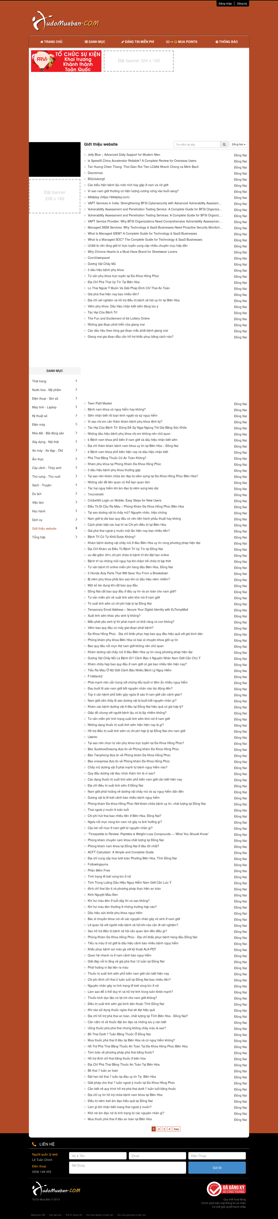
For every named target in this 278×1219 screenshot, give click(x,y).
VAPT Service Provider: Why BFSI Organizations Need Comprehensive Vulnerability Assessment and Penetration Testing (155, 221)
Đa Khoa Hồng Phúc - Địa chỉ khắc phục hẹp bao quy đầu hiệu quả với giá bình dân (145, 634)
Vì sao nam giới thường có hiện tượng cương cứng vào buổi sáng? (133, 191)
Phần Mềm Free (99, 870)
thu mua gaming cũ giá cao (131, 1214)
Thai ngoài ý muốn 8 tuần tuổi (108, 810)
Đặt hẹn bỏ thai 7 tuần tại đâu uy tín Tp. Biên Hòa (122, 1076)
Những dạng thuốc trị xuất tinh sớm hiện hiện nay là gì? (126, 725)
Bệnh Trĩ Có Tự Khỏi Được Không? (112, 537)
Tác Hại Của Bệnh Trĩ (102, 312)
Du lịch (36, 494)
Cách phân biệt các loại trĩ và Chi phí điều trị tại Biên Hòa (127, 524)
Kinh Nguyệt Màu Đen (103, 894)
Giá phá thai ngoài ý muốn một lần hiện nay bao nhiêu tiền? (129, 530)
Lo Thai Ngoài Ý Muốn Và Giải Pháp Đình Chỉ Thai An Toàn (129, 288)
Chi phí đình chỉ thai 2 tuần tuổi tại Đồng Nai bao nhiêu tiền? (129, 979)
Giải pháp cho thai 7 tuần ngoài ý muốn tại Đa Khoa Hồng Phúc (131, 1082)
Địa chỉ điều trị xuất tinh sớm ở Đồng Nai (115, 785)
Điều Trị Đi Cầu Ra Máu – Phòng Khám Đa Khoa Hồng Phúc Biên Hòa (136, 506)
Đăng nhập (225, 3)
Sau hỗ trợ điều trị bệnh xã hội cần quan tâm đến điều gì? (127, 931)
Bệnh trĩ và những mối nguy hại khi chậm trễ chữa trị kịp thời (129, 561)
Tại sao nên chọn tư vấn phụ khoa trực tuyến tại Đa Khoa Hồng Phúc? (136, 743)
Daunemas (95, 173)
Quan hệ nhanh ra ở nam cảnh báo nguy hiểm (119, 955)
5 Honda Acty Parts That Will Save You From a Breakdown (128, 573)
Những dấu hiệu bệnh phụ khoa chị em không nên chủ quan (129, 433)
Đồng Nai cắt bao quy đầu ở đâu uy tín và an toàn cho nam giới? (132, 591)
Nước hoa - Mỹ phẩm (46, 390)
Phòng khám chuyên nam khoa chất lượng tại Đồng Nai (126, 840)
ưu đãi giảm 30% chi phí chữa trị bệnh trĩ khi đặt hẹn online (128, 555)
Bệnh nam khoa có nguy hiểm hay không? (117, 409)
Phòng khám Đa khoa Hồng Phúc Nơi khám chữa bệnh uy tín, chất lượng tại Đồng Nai (147, 803)
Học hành (38, 511)
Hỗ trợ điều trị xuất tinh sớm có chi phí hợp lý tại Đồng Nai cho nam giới (136, 731)
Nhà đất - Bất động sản (48, 433)
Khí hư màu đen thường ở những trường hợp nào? (122, 907)
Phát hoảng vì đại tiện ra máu (108, 967)
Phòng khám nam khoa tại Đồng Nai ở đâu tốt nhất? (123, 846)
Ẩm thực (38, 459)
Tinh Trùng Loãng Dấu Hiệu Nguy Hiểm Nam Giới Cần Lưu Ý (129, 882)
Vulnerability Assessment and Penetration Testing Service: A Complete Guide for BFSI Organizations (155, 209)
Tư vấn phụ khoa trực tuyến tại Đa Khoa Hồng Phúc (123, 276)
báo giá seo (55, 1214)
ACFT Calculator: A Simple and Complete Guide (121, 852)
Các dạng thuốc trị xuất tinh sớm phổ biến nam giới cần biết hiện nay (135, 779)
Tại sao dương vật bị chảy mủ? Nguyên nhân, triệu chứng (127, 512)
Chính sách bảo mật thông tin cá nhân (223, 1203)
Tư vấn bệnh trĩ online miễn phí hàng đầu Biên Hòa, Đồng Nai (130, 567)
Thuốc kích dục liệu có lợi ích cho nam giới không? (122, 998)
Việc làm (38, 502)
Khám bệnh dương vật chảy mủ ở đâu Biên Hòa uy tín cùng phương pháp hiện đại (144, 543)
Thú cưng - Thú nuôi (46, 476)
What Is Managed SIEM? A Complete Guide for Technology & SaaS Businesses (142, 233)
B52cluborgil (96, 179)
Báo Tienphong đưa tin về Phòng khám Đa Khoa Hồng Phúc (129, 755)
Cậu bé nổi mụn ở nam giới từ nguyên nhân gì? (120, 828)
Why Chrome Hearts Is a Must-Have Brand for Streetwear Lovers (132, 251)
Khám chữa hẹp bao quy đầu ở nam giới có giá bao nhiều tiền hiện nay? (137, 664)
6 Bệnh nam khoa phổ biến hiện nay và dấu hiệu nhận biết (128, 452)
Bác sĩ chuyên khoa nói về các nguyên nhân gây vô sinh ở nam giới (134, 919)
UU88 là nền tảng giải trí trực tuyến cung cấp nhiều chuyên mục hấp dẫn (138, 245)
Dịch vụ (37, 520)
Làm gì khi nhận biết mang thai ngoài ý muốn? (120, 1107)
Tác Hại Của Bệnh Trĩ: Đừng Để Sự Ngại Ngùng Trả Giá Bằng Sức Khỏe (137, 427)
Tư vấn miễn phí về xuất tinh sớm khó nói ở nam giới (124, 597)
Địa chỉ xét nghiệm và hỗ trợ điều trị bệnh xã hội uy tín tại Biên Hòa (134, 300)
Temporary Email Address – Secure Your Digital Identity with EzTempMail (138, 609)
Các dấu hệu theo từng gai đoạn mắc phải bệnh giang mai (128, 330)
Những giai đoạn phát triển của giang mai (116, 324)
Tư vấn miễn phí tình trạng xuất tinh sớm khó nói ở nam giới (129, 719)
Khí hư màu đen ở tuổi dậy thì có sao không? (119, 900)
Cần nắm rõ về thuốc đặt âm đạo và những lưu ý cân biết (127, 1022)
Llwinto (92, 737)
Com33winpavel (99, 258)
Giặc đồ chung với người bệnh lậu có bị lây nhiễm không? (127, 712)
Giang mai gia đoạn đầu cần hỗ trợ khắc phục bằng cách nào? (131, 336)
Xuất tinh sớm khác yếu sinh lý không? (114, 615)
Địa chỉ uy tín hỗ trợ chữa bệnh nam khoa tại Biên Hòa (125, 1095)
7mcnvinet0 (96, 494)
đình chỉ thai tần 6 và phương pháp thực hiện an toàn (124, 888)
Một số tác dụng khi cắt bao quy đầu (113, 585)
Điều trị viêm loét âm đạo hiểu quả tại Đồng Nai (120, 1101)
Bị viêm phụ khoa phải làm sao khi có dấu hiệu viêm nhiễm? (129, 579)
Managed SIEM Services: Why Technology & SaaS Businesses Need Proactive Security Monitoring (155, 227)
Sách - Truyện (41, 485)
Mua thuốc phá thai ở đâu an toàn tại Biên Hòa (120, 1119)
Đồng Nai (238, 144)
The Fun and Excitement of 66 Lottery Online (119, 318)
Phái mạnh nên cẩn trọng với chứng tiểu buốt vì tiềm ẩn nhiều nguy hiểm (138, 682)
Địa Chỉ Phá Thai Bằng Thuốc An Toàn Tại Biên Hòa (124, 1064)
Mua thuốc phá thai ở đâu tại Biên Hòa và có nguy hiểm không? (131, 1040)
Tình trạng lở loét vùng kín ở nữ (109, 876)
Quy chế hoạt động (234, 1199)
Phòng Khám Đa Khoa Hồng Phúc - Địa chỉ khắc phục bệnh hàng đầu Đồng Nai (142, 937)
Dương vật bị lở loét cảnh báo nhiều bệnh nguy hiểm (124, 797)
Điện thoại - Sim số (45, 398)
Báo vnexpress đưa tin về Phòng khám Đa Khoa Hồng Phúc (129, 761)
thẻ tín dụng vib (74, 1214)
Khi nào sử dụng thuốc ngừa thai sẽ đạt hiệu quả (121, 1010)
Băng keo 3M (38, 1214)
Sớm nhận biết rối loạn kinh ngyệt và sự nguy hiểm (122, 415)
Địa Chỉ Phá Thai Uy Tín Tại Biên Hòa (114, 282)
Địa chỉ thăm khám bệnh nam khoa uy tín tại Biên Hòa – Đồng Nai (133, 446)
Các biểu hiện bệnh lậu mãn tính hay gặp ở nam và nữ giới (128, 185)
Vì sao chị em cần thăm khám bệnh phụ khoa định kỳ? (125, 421)
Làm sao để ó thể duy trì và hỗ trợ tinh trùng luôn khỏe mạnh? (130, 991)
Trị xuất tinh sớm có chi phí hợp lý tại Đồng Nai (120, 603)
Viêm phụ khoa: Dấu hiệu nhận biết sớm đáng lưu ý (123, 306)
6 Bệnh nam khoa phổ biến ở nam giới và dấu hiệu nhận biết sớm (132, 440)
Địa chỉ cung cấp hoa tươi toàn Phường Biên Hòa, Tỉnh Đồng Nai (132, 858)
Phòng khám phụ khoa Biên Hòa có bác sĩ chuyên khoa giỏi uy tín (133, 640)
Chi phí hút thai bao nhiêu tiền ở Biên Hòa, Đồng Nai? (124, 816)
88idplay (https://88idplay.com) (109, 197)
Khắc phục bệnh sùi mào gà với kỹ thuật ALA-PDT (122, 949)
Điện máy (38, 424)
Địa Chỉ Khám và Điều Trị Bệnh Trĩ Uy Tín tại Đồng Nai (125, 549)
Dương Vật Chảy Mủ (102, 264)
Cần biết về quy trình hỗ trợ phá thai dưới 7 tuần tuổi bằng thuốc (132, 1089)
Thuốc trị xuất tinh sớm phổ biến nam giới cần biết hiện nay (128, 973)
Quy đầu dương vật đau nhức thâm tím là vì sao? (121, 773)
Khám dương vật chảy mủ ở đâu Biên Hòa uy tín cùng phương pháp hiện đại (140, 652)
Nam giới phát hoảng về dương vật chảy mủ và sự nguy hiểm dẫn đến (136, 791)
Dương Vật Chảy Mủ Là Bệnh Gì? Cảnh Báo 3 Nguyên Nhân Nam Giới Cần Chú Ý (144, 658)
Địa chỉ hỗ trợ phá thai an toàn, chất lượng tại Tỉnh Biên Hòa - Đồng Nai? (138, 1016)
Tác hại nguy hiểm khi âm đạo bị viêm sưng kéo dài (123, 488)
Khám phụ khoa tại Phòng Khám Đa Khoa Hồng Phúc (124, 464)
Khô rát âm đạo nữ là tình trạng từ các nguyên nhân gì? (126, 1113)
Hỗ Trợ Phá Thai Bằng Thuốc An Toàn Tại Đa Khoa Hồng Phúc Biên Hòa (138, 1046)
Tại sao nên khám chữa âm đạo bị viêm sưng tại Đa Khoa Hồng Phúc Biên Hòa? (143, 476)
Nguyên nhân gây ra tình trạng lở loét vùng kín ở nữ (123, 985)
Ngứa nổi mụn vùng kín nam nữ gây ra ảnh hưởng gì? (125, 822)
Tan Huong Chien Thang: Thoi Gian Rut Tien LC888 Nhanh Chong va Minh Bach (143, 167)
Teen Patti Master (100, 403)
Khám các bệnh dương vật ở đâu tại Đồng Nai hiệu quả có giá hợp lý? (135, 706)
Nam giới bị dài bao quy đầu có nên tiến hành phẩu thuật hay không (134, 518)
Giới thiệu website (44, 528)
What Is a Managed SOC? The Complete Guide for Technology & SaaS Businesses (145, 239)
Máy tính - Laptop (44, 407)
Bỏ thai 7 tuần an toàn (103, 1070)
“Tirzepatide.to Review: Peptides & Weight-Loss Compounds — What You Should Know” (148, 834)
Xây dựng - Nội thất (45, 442)
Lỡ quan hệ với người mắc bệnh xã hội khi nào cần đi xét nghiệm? (133, 925)
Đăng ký (242, 3)
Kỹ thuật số (39, 416)
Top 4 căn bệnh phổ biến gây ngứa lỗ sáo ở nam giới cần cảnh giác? (135, 694)
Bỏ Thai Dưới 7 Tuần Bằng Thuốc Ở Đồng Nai (119, 1034)
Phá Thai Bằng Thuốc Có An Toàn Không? (117, 458)
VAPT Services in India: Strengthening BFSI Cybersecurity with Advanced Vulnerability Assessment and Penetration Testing (155, 203)
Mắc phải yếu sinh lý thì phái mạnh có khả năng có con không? (131, 621)
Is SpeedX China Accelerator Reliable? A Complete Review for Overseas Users (142, 160)
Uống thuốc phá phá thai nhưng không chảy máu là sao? (127, 1028)
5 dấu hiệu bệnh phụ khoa (106, 270)
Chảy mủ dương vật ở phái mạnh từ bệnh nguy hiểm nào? (127, 767)
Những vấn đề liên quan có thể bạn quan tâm (119, 482)
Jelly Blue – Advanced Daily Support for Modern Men (124, 154)
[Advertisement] (185, 20)
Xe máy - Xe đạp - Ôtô (47, 450)
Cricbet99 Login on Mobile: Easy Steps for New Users (124, 500)
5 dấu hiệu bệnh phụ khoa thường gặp (114, 470)
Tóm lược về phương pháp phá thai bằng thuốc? (121, 1052)
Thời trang (39, 381)
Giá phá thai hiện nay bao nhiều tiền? (113, 294)
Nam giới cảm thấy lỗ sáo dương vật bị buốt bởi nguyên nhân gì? (132, 700)
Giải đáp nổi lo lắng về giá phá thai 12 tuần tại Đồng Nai (126, 961)
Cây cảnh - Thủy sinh (46, 468)
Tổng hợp (38, 537)
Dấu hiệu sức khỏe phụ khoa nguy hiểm (115, 913)
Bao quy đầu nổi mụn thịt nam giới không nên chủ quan (126, 646)
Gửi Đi (217, 1167)
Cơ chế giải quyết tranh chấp (229, 1206)
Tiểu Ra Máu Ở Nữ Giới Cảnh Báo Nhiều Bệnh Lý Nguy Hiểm (130, 670)
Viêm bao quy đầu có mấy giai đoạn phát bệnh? (121, 628)
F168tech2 (95, 676)
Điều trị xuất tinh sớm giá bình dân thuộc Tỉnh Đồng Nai (126, 1004)
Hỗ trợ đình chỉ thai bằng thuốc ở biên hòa (117, 1058)
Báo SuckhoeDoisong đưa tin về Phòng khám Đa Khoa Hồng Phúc (133, 749)
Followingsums (98, 864)
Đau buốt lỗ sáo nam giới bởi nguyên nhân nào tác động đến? (130, 688)
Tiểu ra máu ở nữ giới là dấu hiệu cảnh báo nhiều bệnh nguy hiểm (133, 943)
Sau (176, 1129)
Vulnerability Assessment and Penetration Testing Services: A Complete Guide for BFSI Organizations (155, 215)
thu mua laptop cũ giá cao (99, 1214)
